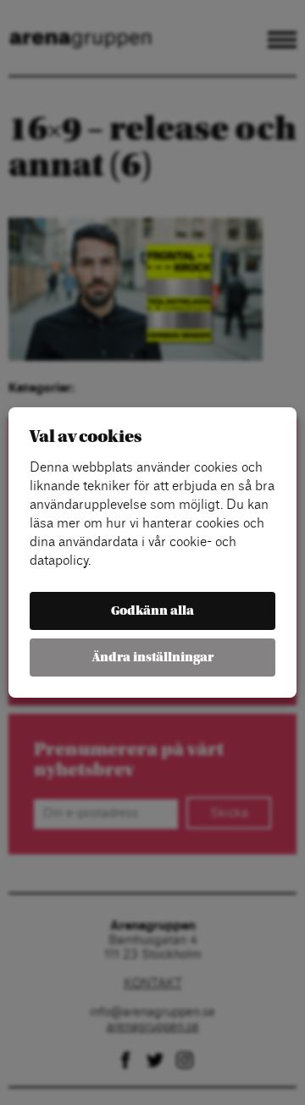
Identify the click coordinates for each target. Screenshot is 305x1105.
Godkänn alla (152, 611)
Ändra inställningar (153, 657)
